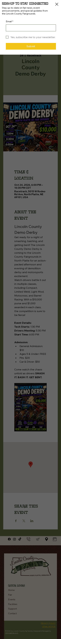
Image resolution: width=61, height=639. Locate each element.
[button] (56, 4)
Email (9, 21)
